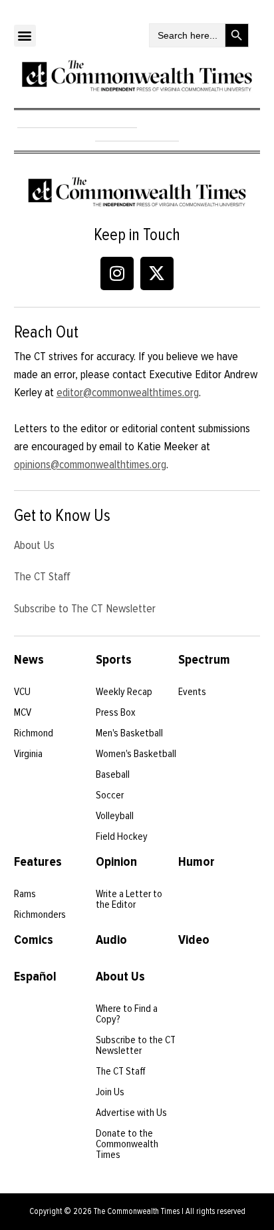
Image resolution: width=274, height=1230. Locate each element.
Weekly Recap (124, 691)
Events (192, 691)
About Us (34, 545)
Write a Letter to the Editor (129, 899)
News (29, 660)
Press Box (116, 712)
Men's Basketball (129, 733)
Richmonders (40, 914)
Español (35, 977)
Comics (33, 940)
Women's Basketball (136, 753)
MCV (22, 712)
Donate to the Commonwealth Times (127, 1144)
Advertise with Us (131, 1112)
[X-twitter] (157, 273)
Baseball (113, 774)
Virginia (28, 753)
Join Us (110, 1092)
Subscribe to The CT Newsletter (85, 608)
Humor (196, 862)
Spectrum (204, 660)
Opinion (116, 862)
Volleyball (115, 815)
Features (38, 862)
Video (193, 940)
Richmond (33, 733)
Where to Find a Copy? (127, 1014)
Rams (25, 893)
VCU (22, 691)
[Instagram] (117, 273)
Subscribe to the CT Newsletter (136, 1045)
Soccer (110, 795)
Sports (114, 660)
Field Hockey (122, 836)
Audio (111, 940)
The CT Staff (42, 576)
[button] (25, 36)
